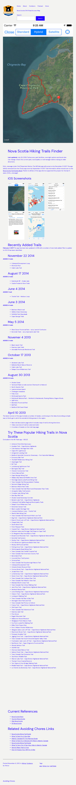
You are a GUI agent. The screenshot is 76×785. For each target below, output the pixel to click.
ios (48, 766)
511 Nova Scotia (17, 723)
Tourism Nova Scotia (18, 719)
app (40, 766)
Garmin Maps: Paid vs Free (20, 748)
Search (19, 15)
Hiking (24, 763)
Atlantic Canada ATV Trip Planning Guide (25, 739)
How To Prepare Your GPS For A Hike (23, 750)
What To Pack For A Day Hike (21, 736)
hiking (44, 766)
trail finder (53, 766)
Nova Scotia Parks (17, 717)
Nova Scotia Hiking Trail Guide (21, 734)
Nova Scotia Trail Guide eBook (12, 171)
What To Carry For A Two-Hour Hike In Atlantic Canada (29, 745)
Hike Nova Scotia (17, 721)
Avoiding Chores (9, 781)
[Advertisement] (38, 689)
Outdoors (30, 763)
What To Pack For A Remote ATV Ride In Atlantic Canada (30, 741)
